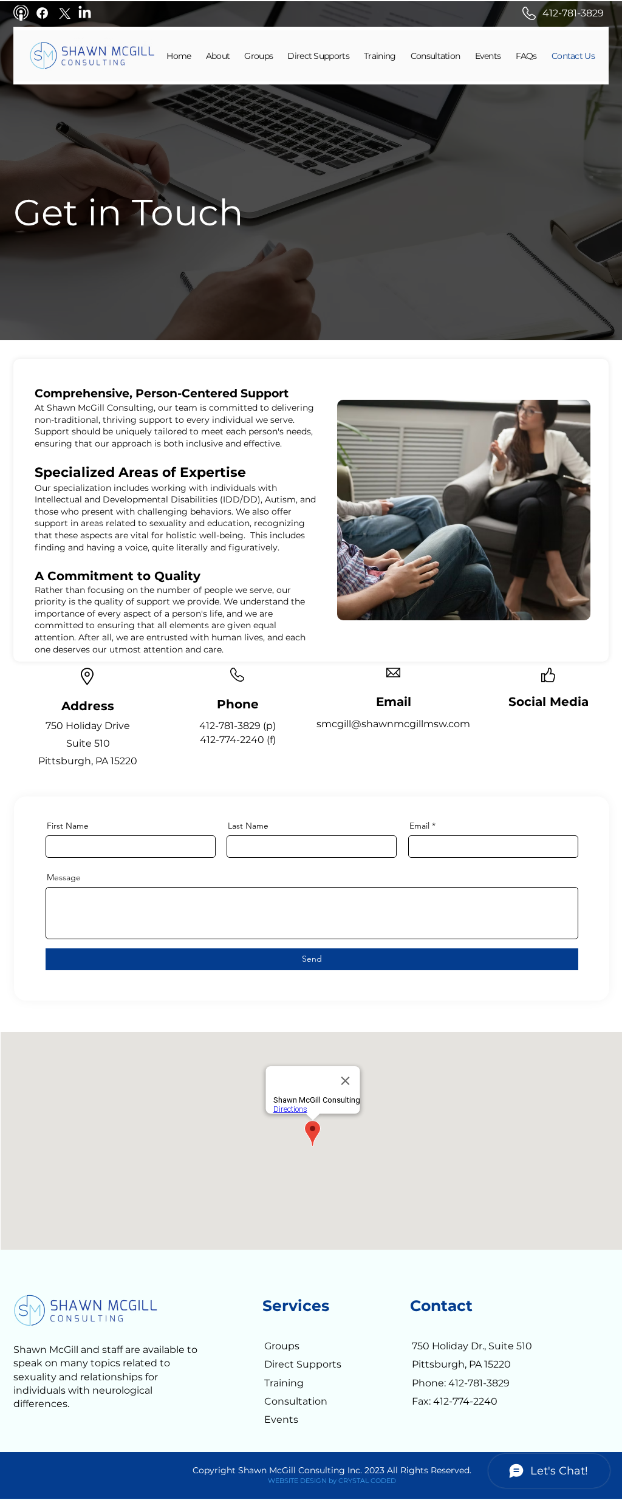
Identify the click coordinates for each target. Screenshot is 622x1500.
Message (64, 877)
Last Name (248, 825)
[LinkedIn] (84, 13)
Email (419, 825)
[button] (254, 55)
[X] (63, 13)
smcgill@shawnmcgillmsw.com (393, 724)
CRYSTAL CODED (367, 1480)
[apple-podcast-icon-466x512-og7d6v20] (21, 13)
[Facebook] (42, 13)
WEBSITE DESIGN (297, 1480)
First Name (68, 825)
